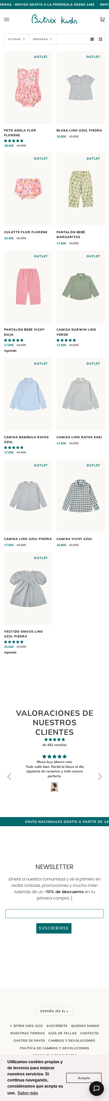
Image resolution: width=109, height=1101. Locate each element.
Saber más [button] (27, 1093)
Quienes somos (85, 1026)
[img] (54, 739)
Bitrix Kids (24, 1026)
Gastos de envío (29, 1040)
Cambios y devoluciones (71, 1040)
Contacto (89, 1033)
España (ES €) (52, 1011)
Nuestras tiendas (27, 1033)
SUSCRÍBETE (56, 1026)
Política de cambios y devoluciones (54, 1048)
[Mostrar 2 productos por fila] (100, 39)
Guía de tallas (62, 1033)
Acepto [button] (84, 1078)
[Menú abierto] (11, 19)
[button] (13, 141)
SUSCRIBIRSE (54, 928)
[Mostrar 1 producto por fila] (92, 39)
